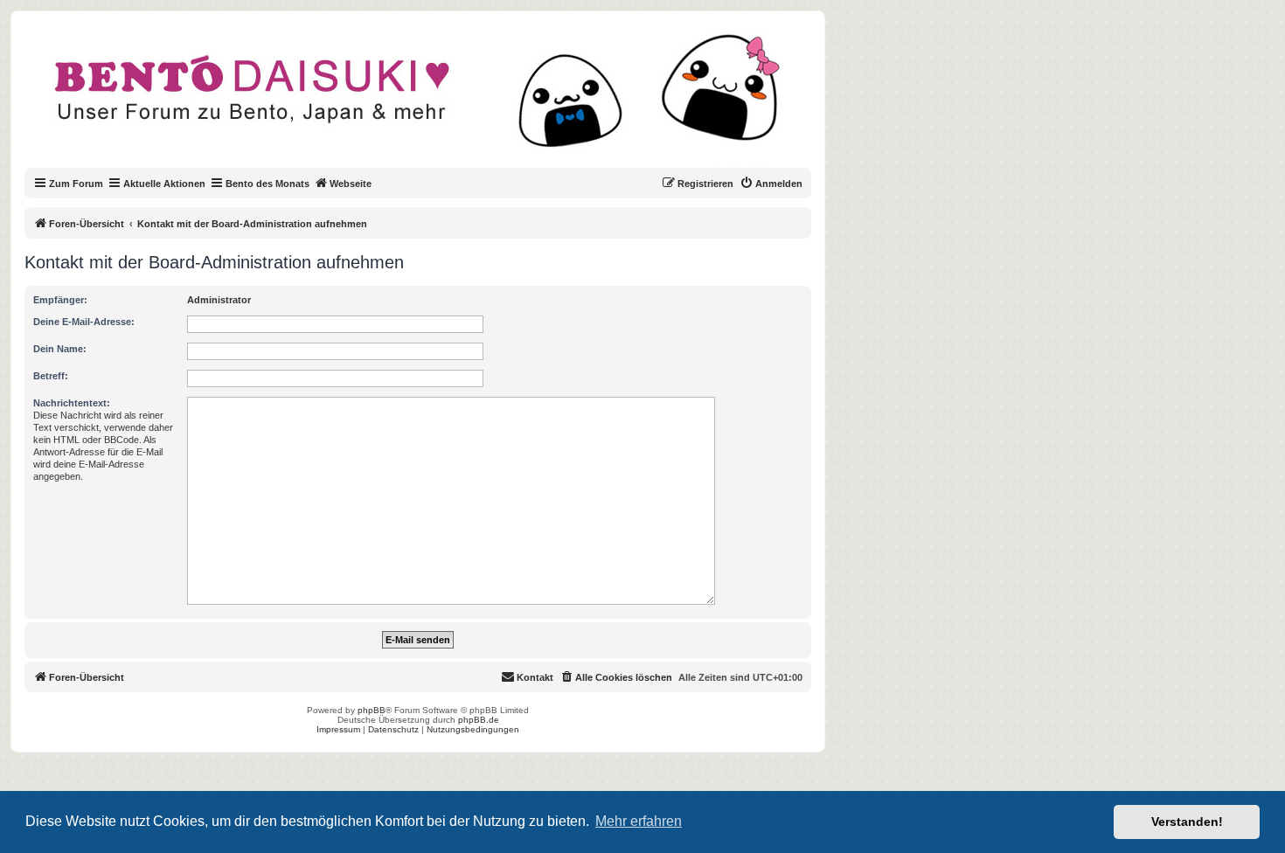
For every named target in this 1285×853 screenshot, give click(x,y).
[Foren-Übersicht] (432, 99)
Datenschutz (393, 729)
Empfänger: (60, 300)
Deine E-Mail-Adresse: (84, 321)
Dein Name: (60, 348)
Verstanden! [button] (1187, 822)
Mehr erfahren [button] (638, 821)
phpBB (372, 710)
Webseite (351, 183)
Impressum (338, 729)
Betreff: (50, 376)
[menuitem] (771, 183)
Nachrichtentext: (71, 403)
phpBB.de (478, 720)
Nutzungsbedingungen (473, 729)
